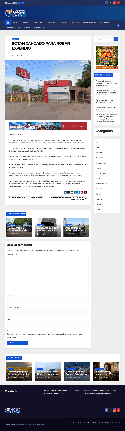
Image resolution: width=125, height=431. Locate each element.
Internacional (89, 23)
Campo (27, 28)
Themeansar (40, 424)
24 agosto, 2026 (16, 377)
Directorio (39, 28)
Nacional (63, 23)
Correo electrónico (14, 307)
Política (51, 23)
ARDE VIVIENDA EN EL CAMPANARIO (27, 197)
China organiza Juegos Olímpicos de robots (76, 374)
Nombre (10, 295)
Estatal (26, 23)
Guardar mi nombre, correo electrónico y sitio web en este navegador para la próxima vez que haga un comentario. (45, 335)
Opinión (75, 23)
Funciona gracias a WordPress (14, 424)
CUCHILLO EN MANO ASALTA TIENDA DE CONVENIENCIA (66, 198)
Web (8, 319)
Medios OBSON (101, 184)
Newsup (31, 424)
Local (16, 23)
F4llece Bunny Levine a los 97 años (103, 374)
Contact (98, 147)
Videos (98, 209)
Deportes (104, 23)
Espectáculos (13, 28)
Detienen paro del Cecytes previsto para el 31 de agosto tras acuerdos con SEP (107, 93)
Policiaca (39, 23)
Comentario (12, 255)
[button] (114, 25)
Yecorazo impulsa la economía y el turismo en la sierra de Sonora (106, 83)
